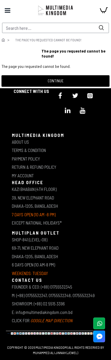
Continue (56, 80)
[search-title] (101, 28)
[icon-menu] (60, 96)
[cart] (103, 10)
